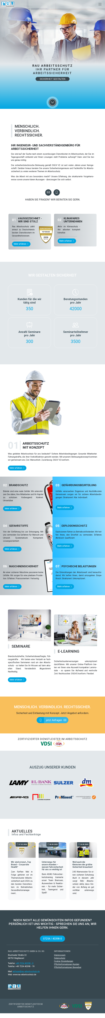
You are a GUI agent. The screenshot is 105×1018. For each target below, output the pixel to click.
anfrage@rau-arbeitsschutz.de (26, 971)
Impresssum (59, 955)
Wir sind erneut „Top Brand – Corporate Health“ (21, 864)
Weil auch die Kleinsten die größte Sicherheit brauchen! (82, 864)
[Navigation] (100, 4)
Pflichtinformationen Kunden (66, 964)
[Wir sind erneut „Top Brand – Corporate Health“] (22, 850)
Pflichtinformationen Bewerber (67, 967)
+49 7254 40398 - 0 (24, 963)
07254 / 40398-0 (52, 938)
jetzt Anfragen (54, 720)
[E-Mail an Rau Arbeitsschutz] (48, 192)
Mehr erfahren (20, 244)
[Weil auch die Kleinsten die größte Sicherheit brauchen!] (83, 850)
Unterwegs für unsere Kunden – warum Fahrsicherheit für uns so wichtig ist (52, 866)
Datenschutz (59, 958)
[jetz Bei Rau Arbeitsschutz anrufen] (57, 192)
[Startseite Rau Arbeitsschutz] (8, 4)
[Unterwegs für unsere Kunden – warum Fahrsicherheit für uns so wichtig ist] (52, 850)
